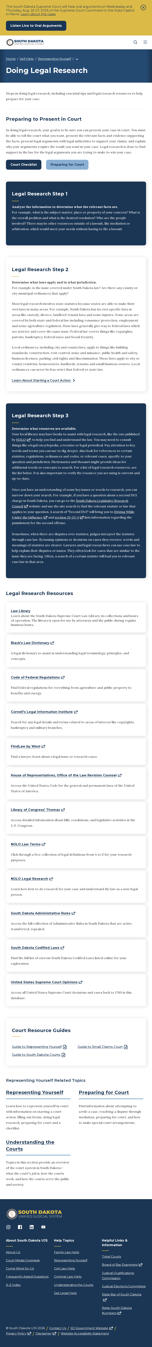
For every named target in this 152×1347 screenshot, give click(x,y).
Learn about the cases (38, 14)
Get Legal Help (65, 1293)
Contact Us (57, 1328)
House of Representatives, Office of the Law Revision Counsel (66, 775)
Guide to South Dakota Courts (36, 1055)
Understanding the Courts (73, 1285)
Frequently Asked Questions (27, 1276)
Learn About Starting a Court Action (41, 380)
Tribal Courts (111, 1256)
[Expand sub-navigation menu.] (76, 59)
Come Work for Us (20, 1268)
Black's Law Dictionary (32, 643)
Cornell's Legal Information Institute (44, 712)
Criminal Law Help (68, 1276)
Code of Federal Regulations (38, 677)
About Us (13, 1252)
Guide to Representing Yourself (37, 1047)
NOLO (23, 440)
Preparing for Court (67, 164)
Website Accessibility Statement (85, 1333)
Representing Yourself (54, 59)
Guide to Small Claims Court (100, 1047)
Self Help (27, 59)
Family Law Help (66, 1252)
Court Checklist (23, 164)
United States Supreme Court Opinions (47, 982)
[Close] (143, 7)
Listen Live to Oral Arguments (38, 26)
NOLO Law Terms (28, 844)
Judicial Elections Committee (124, 1286)
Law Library (20, 611)
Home (11, 59)
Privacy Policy (18, 1333)
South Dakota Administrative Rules (43, 913)
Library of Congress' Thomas (38, 810)
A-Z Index (13, 1285)
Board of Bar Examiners (122, 1265)
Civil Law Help (64, 1268)
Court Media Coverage (23, 1260)
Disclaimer (46, 1333)
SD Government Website (91, 1328)
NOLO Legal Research (32, 879)
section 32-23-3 (69, 517)
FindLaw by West (28, 746)
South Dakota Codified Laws (37, 948)
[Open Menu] (145, 42)
